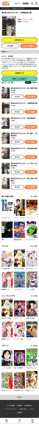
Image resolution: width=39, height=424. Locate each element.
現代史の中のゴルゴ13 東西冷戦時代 (23, 118)
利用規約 (19, 405)
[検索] (32, 3)
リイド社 (25, 21)
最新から (34, 82)
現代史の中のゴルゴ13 (18, 8)
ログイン (17, 3)
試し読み (10, 46)
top (3, 8)
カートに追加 (28, 46)
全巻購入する (19, 73)
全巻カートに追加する (19, 79)
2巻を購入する (19, 40)
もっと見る (34, 196)
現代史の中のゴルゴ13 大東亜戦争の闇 (24, 103)
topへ (19, 397)
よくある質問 (11, 405)
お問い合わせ (23, 409)
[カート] (36, 3)
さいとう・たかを (28, 19)
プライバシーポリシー (11, 409)
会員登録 (25, 3)
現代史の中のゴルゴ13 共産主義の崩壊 (24, 148)
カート (19, 422)
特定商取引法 (28, 405)
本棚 (33, 422)
